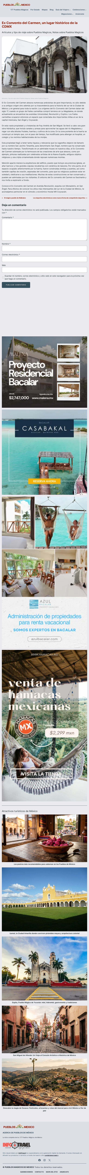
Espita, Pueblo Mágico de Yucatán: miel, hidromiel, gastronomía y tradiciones (44, 1002)
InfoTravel (22, 1153)
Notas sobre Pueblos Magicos (68, 32)
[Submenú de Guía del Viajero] (69, 9)
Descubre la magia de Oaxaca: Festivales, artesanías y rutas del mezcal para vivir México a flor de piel (44, 1109)
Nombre (6, 244)
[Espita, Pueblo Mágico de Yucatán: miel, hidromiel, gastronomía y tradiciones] (44, 969)
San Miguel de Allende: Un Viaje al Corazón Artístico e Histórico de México (44, 1055)
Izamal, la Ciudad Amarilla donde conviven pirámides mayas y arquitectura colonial (44, 933)
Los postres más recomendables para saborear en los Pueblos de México (44, 864)
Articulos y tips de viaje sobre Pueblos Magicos (26, 32)
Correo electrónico (11, 254)
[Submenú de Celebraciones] (85, 9)
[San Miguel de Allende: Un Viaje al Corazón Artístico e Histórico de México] (44, 1030)
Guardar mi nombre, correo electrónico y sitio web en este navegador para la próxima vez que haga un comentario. (44, 277)
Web (4, 265)
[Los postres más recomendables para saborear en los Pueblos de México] (44, 839)
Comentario (8, 217)
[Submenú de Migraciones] (72, 14)
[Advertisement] (44, 314)
